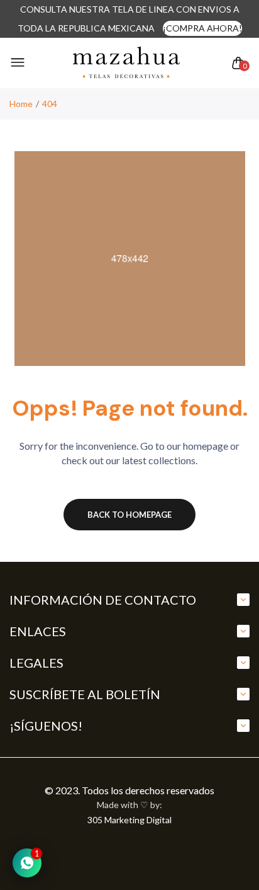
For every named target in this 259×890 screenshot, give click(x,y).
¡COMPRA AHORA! (202, 28)
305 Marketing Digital (129, 819)
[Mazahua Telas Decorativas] (126, 63)
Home (21, 103)
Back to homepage (129, 515)
